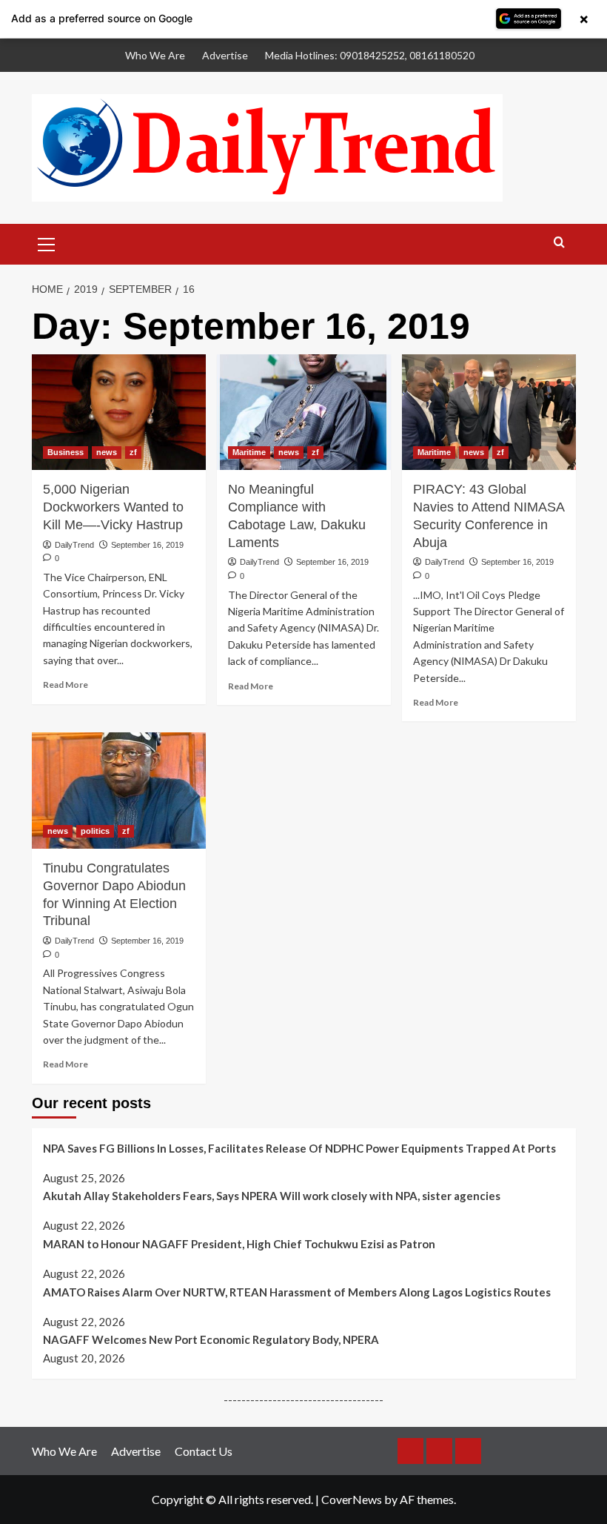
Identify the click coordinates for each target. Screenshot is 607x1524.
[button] (46, 242)
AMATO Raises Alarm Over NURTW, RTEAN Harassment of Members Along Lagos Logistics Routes (297, 1292)
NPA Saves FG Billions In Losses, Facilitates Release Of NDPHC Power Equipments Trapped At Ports (299, 1148)
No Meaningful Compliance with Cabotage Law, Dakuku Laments (297, 515)
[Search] (559, 243)
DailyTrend (74, 544)
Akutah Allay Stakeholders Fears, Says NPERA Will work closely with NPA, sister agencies (271, 1195)
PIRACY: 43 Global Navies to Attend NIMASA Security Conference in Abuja (488, 515)
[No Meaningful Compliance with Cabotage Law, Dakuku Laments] (304, 412)
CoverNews (351, 1499)
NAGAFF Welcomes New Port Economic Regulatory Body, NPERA (211, 1339)
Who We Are (155, 55)
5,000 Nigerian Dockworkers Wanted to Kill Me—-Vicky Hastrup (113, 507)
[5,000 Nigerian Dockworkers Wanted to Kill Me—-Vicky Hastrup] (119, 412)
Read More (65, 684)
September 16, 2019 (147, 544)
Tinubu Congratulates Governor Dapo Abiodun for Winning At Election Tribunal (114, 894)
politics (95, 830)
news (106, 452)
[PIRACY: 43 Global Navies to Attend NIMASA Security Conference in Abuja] (489, 412)
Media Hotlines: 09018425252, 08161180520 (369, 55)
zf (133, 452)
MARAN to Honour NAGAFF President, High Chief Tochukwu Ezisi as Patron (239, 1243)
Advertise (225, 55)
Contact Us (203, 1451)
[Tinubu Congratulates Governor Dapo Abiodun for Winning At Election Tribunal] (119, 790)
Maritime (249, 452)
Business (65, 452)
